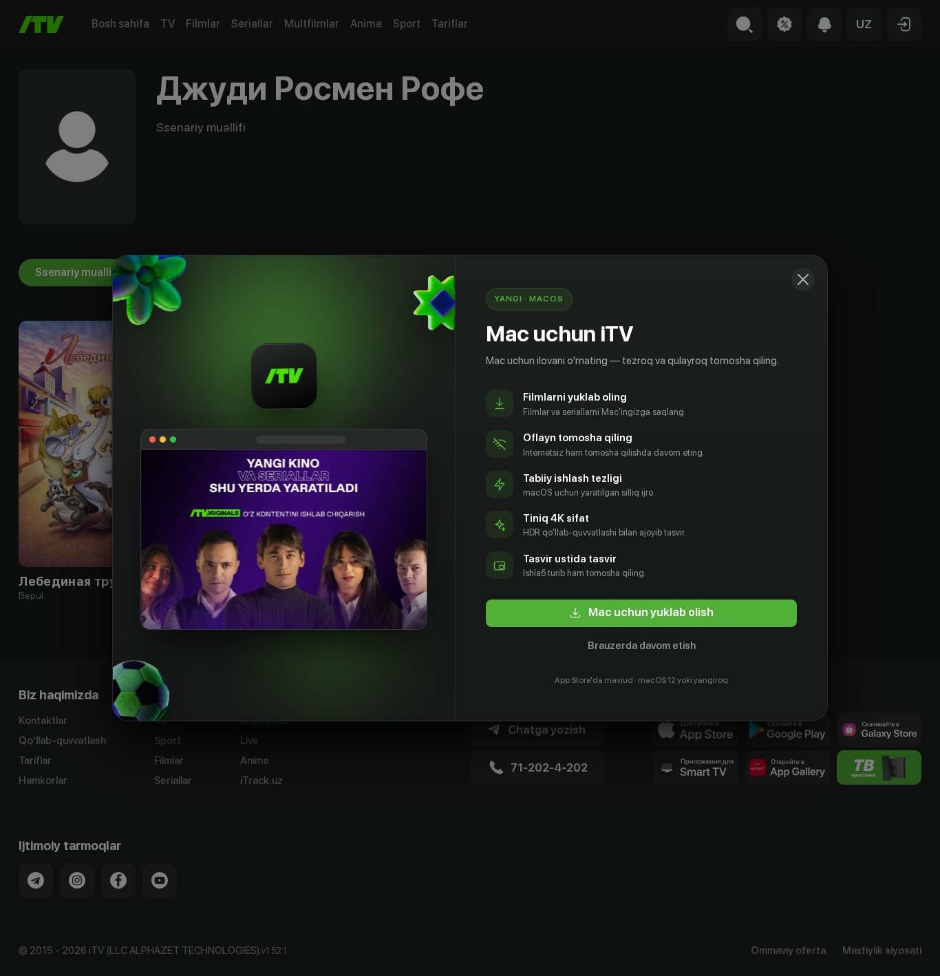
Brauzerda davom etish (642, 645)
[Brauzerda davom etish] (803, 279)
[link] (641, 613)
